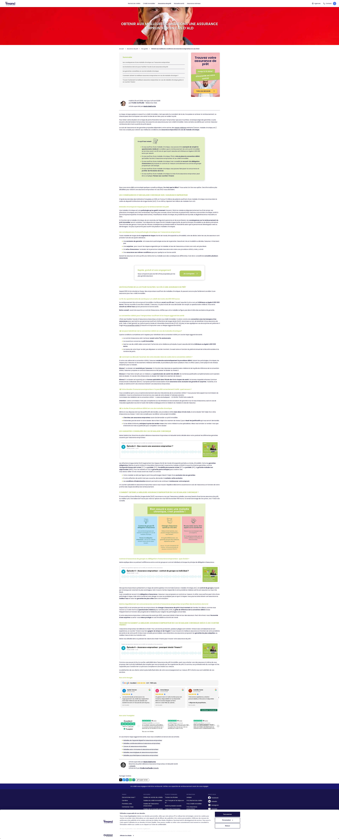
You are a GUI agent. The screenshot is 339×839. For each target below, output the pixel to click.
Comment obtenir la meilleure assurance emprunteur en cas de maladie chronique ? (150, 75)
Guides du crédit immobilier (152, 800)
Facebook (214, 798)
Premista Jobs (127, 804)
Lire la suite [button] (125, 705)
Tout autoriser (227, 814)
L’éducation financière (172, 809)
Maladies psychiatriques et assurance (136, 755)
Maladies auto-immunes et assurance (136, 749)
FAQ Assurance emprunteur (192, 808)
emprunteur (156, 743)
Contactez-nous (127, 807)
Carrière (125, 800)
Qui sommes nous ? (128, 797)
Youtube (214, 809)
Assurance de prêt (164, 3)
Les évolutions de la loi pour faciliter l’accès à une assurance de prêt (145, 67)
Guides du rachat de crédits (153, 797)
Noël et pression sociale (173, 806)
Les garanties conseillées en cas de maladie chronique (141, 71)
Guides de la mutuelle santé (153, 809)
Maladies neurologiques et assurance (136, 752)
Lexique (189, 797)
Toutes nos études (171, 797)
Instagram (215, 805)
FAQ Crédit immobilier (194, 804)
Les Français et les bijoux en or (174, 801)
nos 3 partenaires (131, 816)
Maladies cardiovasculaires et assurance (137, 743)
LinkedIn (156, 768)
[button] (218, 697)
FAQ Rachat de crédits (194, 800)
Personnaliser (226, 820)
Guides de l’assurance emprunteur (151, 805)
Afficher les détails (126, 835)
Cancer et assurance (130, 746)
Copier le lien (143, 780)
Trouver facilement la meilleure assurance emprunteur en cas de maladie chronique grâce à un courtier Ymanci (153, 81)
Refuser (227, 826)
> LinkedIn (132, 766)
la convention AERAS (132, 325)
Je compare (188, 273)
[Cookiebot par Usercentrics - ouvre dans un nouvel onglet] (108, 835)
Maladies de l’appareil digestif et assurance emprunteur (142, 740)
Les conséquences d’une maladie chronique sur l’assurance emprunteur (146, 62)
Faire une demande (203, 91)
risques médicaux (180, 128)
